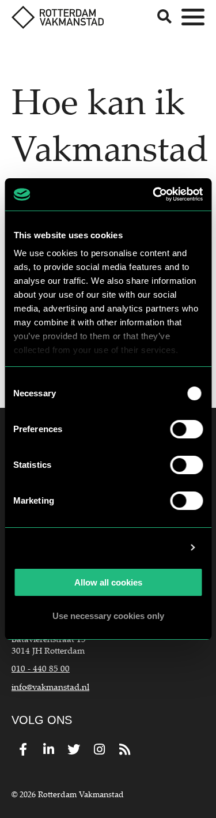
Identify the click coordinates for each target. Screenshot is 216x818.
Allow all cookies (108, 582)
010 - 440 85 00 (41, 668)
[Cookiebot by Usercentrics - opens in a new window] (154, 194)
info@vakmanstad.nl (50, 686)
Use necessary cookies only (108, 616)
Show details (154, 547)
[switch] (186, 429)
